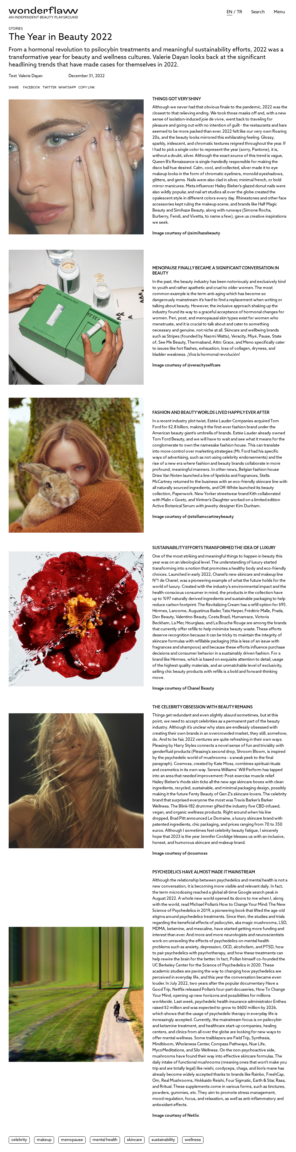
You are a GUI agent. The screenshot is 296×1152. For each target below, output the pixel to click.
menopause (72, 1140)
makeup (44, 1140)
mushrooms (163, 1056)
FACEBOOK (31, 87)
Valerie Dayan (30, 76)
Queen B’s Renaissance (173, 162)
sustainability (163, 1140)
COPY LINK (86, 87)
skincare (134, 1140)
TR (239, 12)
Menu (279, 12)
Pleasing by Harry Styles (174, 746)
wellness (193, 1140)
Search (258, 12)
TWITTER (49, 87)
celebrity (19, 1140)
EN (229, 12)
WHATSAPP (67, 87)
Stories (16, 29)
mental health (104, 1140)
